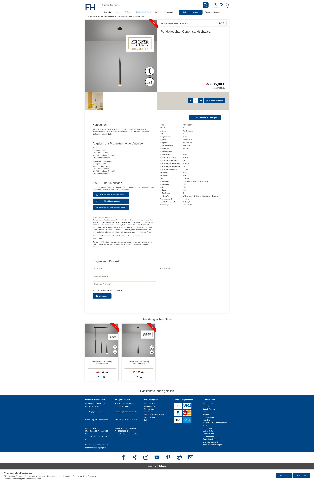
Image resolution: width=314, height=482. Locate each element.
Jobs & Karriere (209, 409)
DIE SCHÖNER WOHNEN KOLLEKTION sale (123, 132)
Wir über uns (208, 403)
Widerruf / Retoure (212, 12)
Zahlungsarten (208, 417)
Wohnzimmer (187, 196)
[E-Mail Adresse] (190, 457)
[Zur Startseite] (86, 16)
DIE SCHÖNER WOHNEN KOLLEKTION (112, 129)
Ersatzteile (148, 412)
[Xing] (134, 457)
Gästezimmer (206, 196)
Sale (156, 12)
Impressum (207, 428)
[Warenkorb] (227, 5)
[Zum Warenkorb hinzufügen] (104, 377)
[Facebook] (123, 457)
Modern (185, 134)
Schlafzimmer (197, 196)
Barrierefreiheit (209, 436)
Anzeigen (138, 143)
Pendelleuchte (188, 131)
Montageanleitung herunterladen (112, 207)
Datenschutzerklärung (12, 479)
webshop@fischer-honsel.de (96, 412)
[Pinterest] (168, 457)
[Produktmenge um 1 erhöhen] (200, 100)
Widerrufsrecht (208, 434)
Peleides (162, 466)
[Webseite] (179, 457)
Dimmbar (145, 132)
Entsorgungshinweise (211, 442)
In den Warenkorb (216, 101)
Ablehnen (283, 476)
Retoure (206, 414)
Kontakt (206, 406)
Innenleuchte (187, 140)
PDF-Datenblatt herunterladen (112, 195)
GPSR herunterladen (112, 201)
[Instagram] (145, 457)
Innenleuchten (149, 403)
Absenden (103, 296)
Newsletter (207, 420)
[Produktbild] (121, 56)
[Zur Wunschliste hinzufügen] (99, 377)
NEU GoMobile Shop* (143, 12)
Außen (127, 12)
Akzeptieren (301, 476)
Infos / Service (168, 12)
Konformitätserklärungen (212, 445)
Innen (118, 12)
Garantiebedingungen (211, 439)
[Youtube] (157, 457)
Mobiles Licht (106, 12)
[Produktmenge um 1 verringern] (190, 100)
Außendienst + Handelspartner (215, 423)
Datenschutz (208, 431)
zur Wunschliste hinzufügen (206, 118)
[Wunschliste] (221, 5)
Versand (206, 412)
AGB (205, 425)
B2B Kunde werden (190, 12)
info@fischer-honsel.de (128, 434)
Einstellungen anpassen (31, 479)
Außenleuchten (150, 406)
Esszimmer (215, 196)
